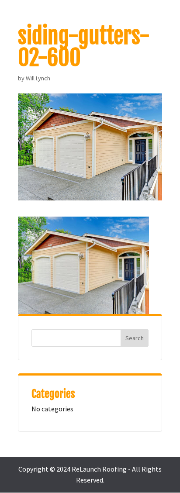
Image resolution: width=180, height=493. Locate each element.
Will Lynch (38, 78)
